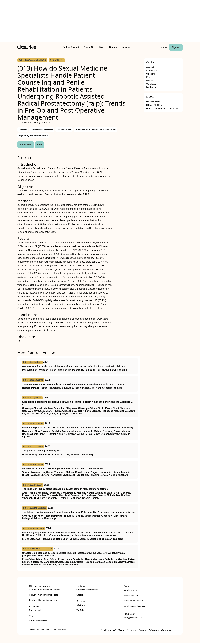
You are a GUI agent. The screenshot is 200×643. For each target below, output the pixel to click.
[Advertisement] (100, 21)
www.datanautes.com (133, 600)
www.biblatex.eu (131, 595)
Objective (150, 74)
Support (126, 47)
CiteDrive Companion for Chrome (44, 589)
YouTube (80, 610)
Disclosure (151, 87)
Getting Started (70, 47)
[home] (26, 48)
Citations (80, 595)
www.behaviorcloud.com (135, 606)
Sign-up (175, 47)
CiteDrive (80, 605)
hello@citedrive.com (133, 618)
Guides (113, 47)
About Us (89, 47)
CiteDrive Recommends (87, 589)
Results (149, 80)
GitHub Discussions (38, 620)
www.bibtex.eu (130, 590)
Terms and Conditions (39, 629)
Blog (101, 47)
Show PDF (25, 144)
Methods (150, 77)
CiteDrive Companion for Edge (43, 600)
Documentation (36, 610)
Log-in (163, 47)
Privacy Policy (59, 629)
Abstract (150, 67)
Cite (39, 144)
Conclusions (152, 84)
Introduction (151, 70)
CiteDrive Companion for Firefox (44, 595)
